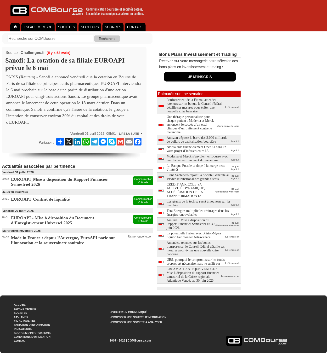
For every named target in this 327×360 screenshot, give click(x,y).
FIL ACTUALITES (24, 320)
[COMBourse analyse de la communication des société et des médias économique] (80, 18)
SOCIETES (66, 27)
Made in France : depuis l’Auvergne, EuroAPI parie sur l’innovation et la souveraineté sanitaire (63, 240)
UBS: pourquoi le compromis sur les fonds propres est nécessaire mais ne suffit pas (196, 261)
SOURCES (113, 27)
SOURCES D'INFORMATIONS (32, 332)
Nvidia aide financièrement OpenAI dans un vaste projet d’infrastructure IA (196, 149)
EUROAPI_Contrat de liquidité (40, 199)
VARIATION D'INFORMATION (32, 324)
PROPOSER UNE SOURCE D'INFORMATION (138, 317)
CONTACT (135, 27)
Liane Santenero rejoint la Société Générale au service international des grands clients (198, 177)
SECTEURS (90, 27)
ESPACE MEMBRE (38, 27)
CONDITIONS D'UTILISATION (32, 336)
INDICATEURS (23, 328)
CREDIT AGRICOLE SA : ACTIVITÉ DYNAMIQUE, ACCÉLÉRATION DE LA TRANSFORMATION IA (186, 190)
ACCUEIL (20, 304)
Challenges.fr (33, 53)
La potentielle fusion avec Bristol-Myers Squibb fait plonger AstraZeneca (194, 235)
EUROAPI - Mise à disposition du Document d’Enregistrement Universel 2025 (52, 220)
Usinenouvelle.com (140, 236)
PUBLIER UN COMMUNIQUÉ (129, 312)
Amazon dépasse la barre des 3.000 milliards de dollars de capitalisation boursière (197, 139)
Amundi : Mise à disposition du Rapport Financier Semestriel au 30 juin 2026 (190, 224)
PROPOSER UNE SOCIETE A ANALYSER (136, 322)
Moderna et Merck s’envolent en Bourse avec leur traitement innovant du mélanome (197, 158)
